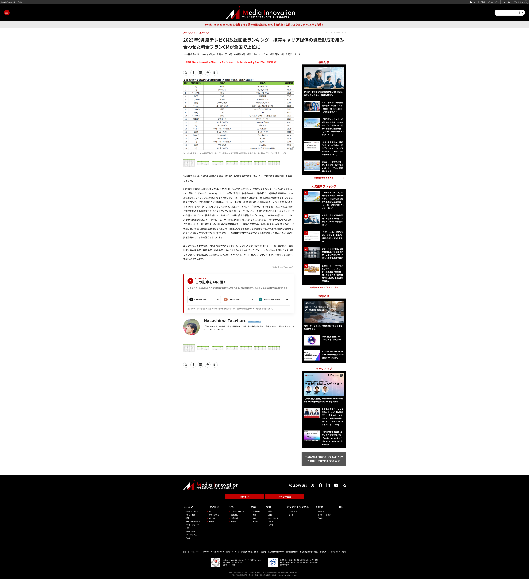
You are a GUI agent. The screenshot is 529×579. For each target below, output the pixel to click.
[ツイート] (186, 72)
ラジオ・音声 (190, 531)
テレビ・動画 (190, 515)
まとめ (270, 521)
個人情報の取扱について (276, 552)
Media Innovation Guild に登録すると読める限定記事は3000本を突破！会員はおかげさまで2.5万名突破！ (264, 24)
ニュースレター (274, 518)
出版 (187, 528)
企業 (253, 507)
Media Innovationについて (200, 552)
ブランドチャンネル (297, 507)
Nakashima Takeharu (225, 320)
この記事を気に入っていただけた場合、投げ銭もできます (324, 459)
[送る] (200, 72)
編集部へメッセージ (233, 552)
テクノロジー (214, 507)
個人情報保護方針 (292, 552)
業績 (254, 515)
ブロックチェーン (215, 515)
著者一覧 (186, 552)
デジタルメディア (192, 511)
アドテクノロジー (237, 511)
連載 (270, 515)
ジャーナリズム (191, 535)
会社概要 (323, 552)
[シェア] (193, 72)
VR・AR (212, 518)
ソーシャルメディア (192, 521)
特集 (268, 507)
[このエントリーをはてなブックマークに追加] (215, 72)
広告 (231, 507)
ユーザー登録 (284, 496)
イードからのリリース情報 (337, 552)
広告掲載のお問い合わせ (249, 552)
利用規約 (263, 552)
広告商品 (234, 515)
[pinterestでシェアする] (207, 72)
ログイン (244, 496)
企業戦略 (256, 511)
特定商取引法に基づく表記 (309, 552)
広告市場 (234, 518)
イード (291, 515)
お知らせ (321, 511)
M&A (254, 518)
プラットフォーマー (192, 524)
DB (340, 507)
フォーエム (293, 511)
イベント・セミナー (325, 515)
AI (210, 511)
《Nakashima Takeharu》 (282, 267)
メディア (188, 507)
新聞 (187, 518)
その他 (187, 538)
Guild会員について (217, 552)
